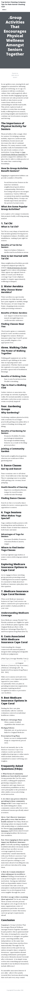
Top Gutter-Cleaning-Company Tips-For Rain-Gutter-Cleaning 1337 (13, 4)
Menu (3, 9)
